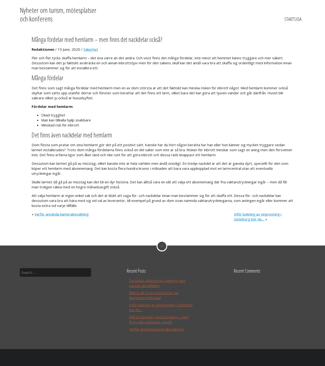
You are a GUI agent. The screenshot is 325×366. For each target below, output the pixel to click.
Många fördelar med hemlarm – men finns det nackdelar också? (97, 39)
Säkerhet (91, 49)
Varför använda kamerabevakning (61, 214)
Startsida (292, 19)
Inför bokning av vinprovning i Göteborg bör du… (257, 216)
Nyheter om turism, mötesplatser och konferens (58, 14)
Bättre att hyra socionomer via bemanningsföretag (153, 295)
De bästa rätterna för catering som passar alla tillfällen (157, 283)
